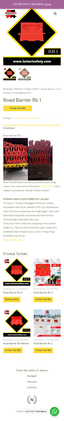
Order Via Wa (17, 108)
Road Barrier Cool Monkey (26, 118)
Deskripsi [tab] (8, 128)
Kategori (32, 376)
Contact (32, 387)
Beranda (7, 89)
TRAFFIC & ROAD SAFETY (27, 89)
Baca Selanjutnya (12, 240)
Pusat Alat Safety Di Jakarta (32, 370)
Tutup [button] (48, 4)
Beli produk (12, 299)
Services (32, 381)
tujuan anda (47, 186)
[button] (55, 14)
